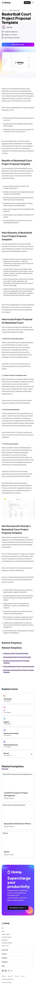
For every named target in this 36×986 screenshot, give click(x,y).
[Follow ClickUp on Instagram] (9, 971)
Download (5, 950)
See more (5, 769)
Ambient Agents (6, 937)
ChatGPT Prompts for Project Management (16, 794)
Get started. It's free (16, 908)
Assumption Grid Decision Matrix (17, 823)
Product (4, 954)
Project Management (14, 10)
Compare (4, 958)
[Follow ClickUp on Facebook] (6, 971)
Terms (23, 976)
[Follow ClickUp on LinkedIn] (3, 971)
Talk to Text (5, 945)
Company (5, 962)
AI (2, 928)
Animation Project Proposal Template (15, 653)
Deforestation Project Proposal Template (17, 657)
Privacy (17, 976)
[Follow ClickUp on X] (11, 971)
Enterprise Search (7, 943)
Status (3, 976)
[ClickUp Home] (6, 2)
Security (10, 976)
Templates (4, 10)
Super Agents (6, 934)
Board (6, 852)
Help (3, 966)
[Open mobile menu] (32, 2)
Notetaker (5, 940)
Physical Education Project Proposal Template (18, 666)
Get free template (18, 44)
